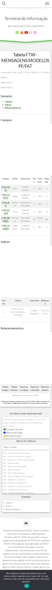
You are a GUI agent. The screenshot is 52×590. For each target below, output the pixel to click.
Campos (8, 101)
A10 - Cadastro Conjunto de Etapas (18, 486)
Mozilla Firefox (13, 436)
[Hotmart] (21, 32)
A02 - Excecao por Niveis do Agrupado (18, 460)
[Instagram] (35, 32)
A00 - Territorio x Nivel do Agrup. (16, 453)
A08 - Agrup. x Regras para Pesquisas (18, 476)
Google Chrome (14, 429)
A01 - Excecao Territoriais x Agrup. (17, 456)
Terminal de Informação (26, 18)
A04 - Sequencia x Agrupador (15, 466)
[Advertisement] (26, 150)
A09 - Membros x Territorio (14, 479)
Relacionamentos (13, 107)
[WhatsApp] (30, 32)
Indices (8, 104)
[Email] (17, 32)
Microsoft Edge (14, 432)
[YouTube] (26, 32)
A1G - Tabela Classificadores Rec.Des (18, 493)
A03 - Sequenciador (11, 463)
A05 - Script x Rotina (11, 469)
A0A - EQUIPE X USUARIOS (14, 483)
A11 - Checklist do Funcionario (16, 489)
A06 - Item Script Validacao (14, 473)
